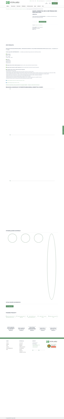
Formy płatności (21, 348)
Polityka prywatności (22, 346)
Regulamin (20, 345)
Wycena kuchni (30, 6)
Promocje (23, 6)
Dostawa (20, 349)
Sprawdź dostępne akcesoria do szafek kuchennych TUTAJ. (15, 80)
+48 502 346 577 (35, 347)
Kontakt (39, 6)
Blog (35, 6)
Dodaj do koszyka (42, 21)
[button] (57, 11)
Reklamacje (21, 350)
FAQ (42, 6)
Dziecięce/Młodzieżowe (9, 348)
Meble (8, 6)
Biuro (7, 349)
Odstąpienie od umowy (22, 352)
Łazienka (7, 346)
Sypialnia (7, 344)
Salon (7, 345)
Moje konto (46, 3)
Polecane (18, 6)
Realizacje (13, 6)
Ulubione (50, 3)
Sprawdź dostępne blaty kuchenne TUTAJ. (13, 82)
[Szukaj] (29, 3)
